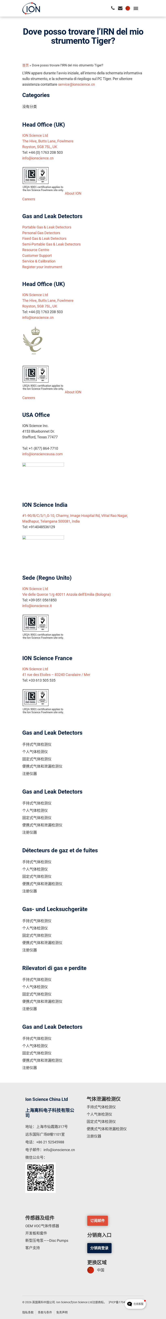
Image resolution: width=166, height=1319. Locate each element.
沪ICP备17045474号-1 (123, 1302)
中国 (100, 1270)
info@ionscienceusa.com (42, 454)
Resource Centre (35, 250)
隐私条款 (28, 1312)
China (128, 8)
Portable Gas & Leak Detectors (46, 227)
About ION (73, 193)
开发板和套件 (36, 1233)
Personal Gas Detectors (41, 233)
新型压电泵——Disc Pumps (46, 1240)
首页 (25, 65)
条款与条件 (45, 1312)
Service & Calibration (38, 261)
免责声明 (62, 1312)
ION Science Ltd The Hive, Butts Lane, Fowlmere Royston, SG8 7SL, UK (47, 141)
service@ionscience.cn (76, 84)
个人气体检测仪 (35, 752)
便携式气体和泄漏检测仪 (42, 766)
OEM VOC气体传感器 (42, 1226)
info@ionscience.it (37, 606)
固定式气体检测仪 (36, 759)
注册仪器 (29, 774)
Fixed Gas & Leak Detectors (44, 238)
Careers (28, 199)
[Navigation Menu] (136, 8)
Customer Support (37, 255)
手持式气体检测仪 (36, 744)
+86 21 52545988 (50, 1142)
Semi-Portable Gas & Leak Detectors (51, 244)
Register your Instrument (42, 267)
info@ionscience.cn (38, 158)
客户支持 (32, 1248)
